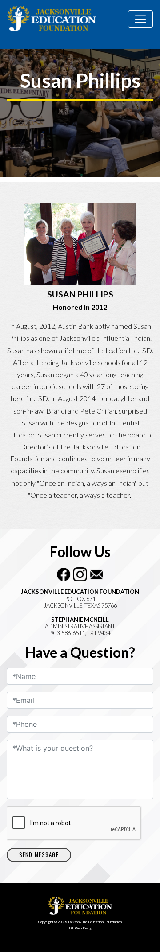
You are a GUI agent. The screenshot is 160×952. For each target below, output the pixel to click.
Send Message (39, 855)
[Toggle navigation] (140, 19)
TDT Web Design (80, 928)
